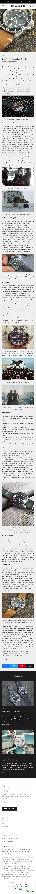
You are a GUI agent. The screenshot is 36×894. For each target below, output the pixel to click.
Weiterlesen (5, 724)
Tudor (3, 55)
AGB (3, 818)
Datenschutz (5, 824)
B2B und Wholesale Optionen (10, 838)
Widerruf (4, 821)
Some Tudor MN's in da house (11, 711)
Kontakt (4, 835)
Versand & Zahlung (7, 841)
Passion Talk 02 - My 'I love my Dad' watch (14, 760)
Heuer (3, 756)
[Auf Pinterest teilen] (22, 666)
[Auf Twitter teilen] (14, 666)
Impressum (5, 826)
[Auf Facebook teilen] (6, 666)
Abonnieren (9, 808)
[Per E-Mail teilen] (30, 666)
